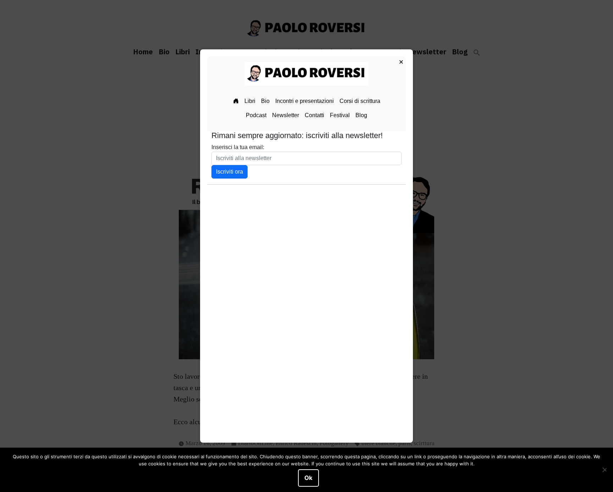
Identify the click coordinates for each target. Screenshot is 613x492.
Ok (308, 477)
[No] (604, 470)
